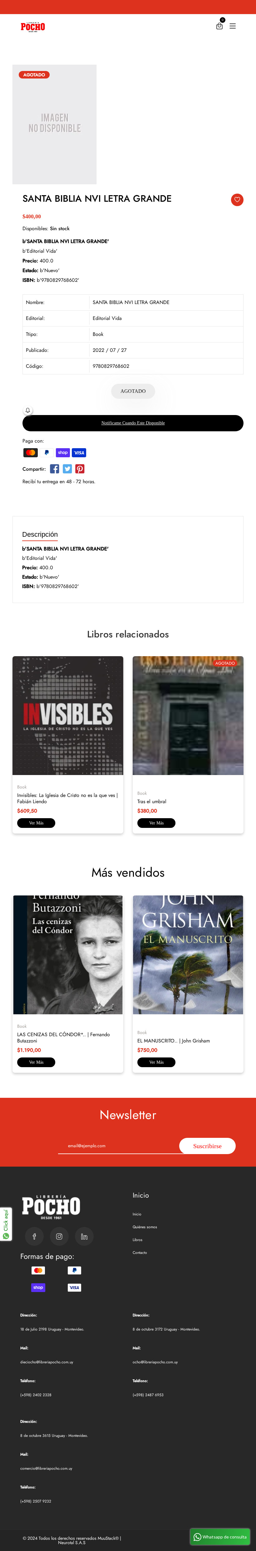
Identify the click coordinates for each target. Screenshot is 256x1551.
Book (98, 334)
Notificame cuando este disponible (133, 423)
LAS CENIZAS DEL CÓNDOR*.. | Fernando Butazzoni (63, 1037)
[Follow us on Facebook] (55, 470)
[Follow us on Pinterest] (80, 470)
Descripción (40, 534)
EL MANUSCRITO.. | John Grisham (173, 1040)
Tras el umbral (151, 801)
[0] (219, 27)
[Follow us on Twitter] (67, 470)
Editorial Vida (107, 318)
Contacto (140, 1252)
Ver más (36, 823)
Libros (137, 1240)
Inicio (137, 1214)
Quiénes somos (145, 1227)
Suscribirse (207, 1146)
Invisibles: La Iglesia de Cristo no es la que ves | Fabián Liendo (67, 798)
